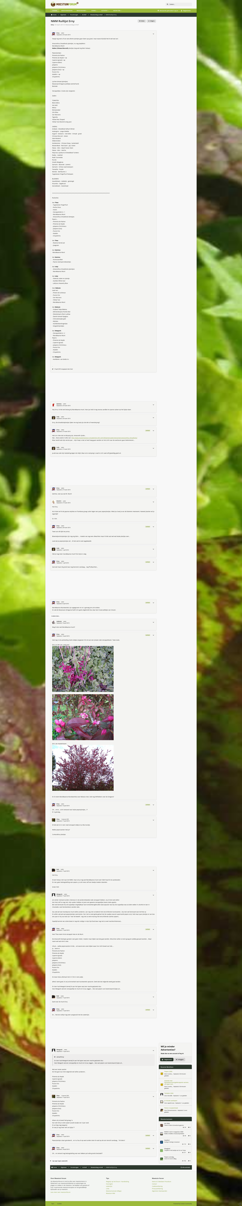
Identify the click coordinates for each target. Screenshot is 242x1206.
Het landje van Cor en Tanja (178, 1150)
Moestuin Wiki (110, 1193)
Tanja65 (166, 1150)
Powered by (182, 1203)
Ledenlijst (109, 1186)
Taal (52, 1203)
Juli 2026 (167, 1123)
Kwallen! (167, 1140)
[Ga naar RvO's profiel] (53, 870)
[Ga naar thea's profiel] (53, 820)
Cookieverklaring (157, 1186)
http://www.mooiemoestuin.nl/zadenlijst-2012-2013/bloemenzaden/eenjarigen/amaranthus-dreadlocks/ (104, 438)
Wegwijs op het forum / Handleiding (117, 1181)
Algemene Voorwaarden (159, 1191)
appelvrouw (171, 1103)
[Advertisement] (107, 387)
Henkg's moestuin (174, 1142)
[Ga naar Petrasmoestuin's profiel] (161, 1110)
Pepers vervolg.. (169, 1157)
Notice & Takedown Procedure (161, 1181)
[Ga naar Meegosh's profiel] (53, 895)
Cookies (59, 1203)
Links (107, 1189)
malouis (59, 621)
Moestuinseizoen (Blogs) (113, 1191)
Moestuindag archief (72, 25)
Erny (52, 25)
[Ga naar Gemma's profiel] (53, 404)
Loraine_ (170, 1074)
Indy (58, 417)
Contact (154, 1184)
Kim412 (59, 501)
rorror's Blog (172, 1159)
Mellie (166, 1133)
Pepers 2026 (168, 1071)
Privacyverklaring (157, 1189)
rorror (166, 1159)
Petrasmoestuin (172, 1110)
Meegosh (59, 894)
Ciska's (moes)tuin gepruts (176, 1125)
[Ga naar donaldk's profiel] (161, 1094)
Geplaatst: (180, 1095)
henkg (166, 1142)
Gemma (59, 404)
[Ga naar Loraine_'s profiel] (161, 1073)
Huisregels (109, 1184)
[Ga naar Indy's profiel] (53, 417)
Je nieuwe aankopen (170, 1100)
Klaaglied (167, 1148)
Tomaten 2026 (168, 1093)
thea (58, 819)
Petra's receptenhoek (171, 1108)
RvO (58, 869)
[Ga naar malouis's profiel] (53, 622)
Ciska (165, 1125)
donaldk (170, 1095)
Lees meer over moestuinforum (60, 1192)
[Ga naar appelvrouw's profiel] (161, 1102)
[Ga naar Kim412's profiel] (53, 501)
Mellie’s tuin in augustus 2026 (173, 1132)
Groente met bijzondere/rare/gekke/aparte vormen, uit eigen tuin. (176, 1082)
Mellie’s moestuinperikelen (176, 1133)
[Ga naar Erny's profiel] (53, 33)
